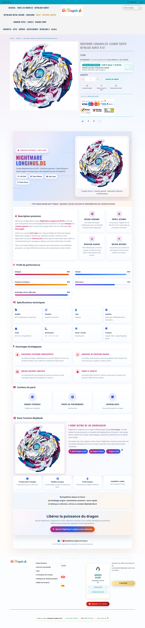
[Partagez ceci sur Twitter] (82, 121)
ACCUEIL (12, 7)
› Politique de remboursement (46, 579)
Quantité (84, 75)
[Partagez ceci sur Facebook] (88, 121)
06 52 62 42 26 (6, 2)
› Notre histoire (41, 563)
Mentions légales (58, 613)
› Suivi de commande (43, 567)
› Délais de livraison (42, 582)
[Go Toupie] (72, 10)
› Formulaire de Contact (44, 575)
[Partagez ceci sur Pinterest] (94, 121)
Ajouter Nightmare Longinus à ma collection (73, 529)
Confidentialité (72, 613)
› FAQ (37, 571)
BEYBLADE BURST (93, 96)
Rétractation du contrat (85, 613)
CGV (65, 613)
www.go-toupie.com (54, 618)
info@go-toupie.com (98, 592)
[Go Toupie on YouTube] (97, 604)
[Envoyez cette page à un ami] (99, 121)
